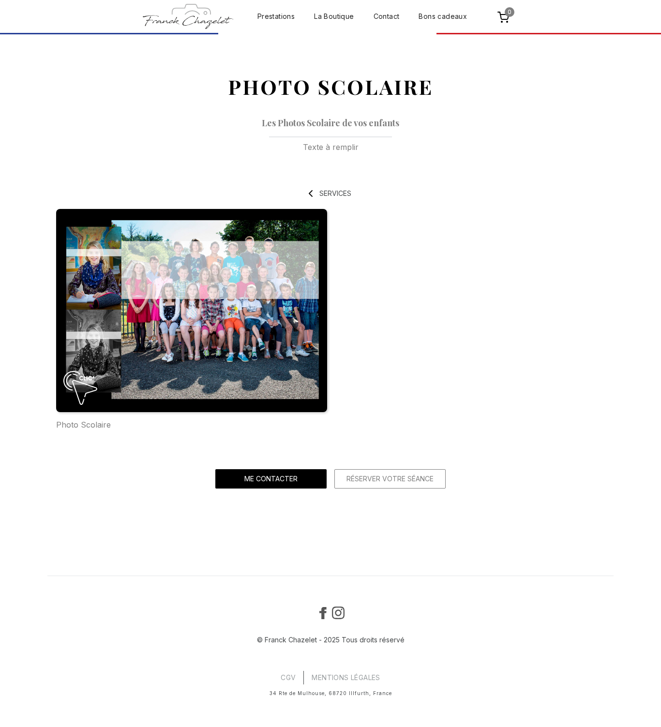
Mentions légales (346, 677)
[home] (188, 16)
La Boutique (334, 16)
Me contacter (271, 479)
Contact (387, 16)
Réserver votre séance (390, 479)
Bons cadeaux (443, 16)
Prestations (276, 16)
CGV (288, 677)
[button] (504, 16)
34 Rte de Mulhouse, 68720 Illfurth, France (331, 693)
